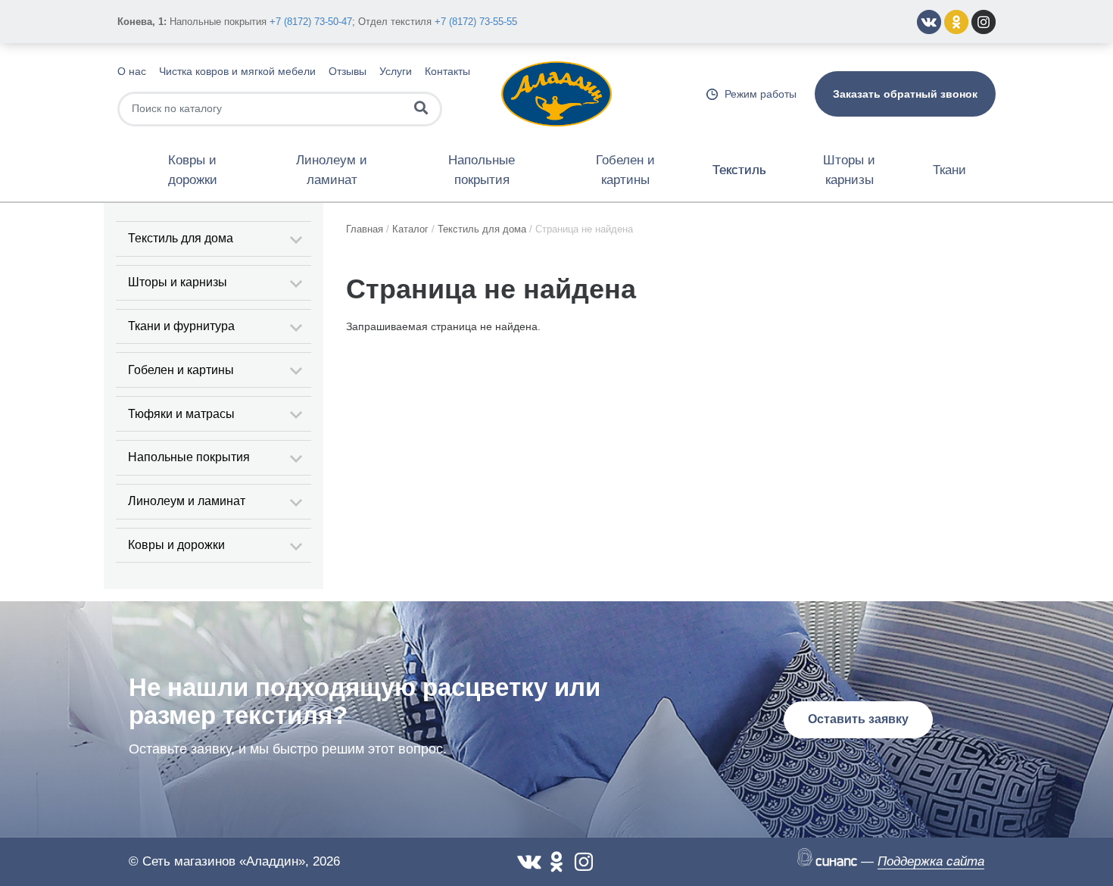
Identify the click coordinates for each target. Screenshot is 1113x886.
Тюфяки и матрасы (181, 413)
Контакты (447, 71)
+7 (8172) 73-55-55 (476, 21)
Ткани (949, 170)
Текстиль (739, 170)
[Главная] (556, 93)
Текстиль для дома (180, 238)
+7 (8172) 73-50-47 (311, 21)
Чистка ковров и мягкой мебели (237, 71)
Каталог (410, 229)
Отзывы (347, 71)
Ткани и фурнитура (181, 326)
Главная (364, 229)
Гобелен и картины (625, 170)
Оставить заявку (858, 719)
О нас (131, 71)
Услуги (395, 71)
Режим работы (761, 94)
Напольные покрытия (481, 170)
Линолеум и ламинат (331, 170)
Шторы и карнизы (849, 170)
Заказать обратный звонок (905, 94)
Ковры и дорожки (192, 170)
